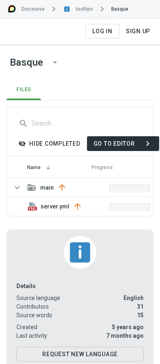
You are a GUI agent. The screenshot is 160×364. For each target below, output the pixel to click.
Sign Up (138, 31)
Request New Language (80, 354)
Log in (102, 31)
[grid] (80, 197)
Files (23, 89)
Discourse (33, 9)
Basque (119, 9)
